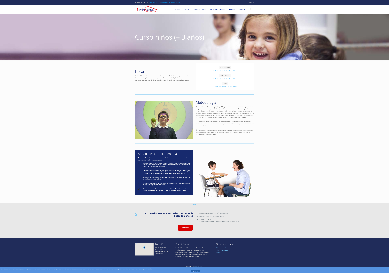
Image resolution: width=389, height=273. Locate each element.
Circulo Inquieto (198, 267)
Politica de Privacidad (222, 250)
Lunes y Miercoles (225, 67)
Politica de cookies (221, 248)
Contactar (219, 252)
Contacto (251, 2)
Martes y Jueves (225, 75)
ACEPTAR (195, 271)
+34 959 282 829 (153, 2)
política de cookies (123, 269)
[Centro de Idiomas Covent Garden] (148, 9)
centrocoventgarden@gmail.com (170, 2)
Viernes (225, 83)
